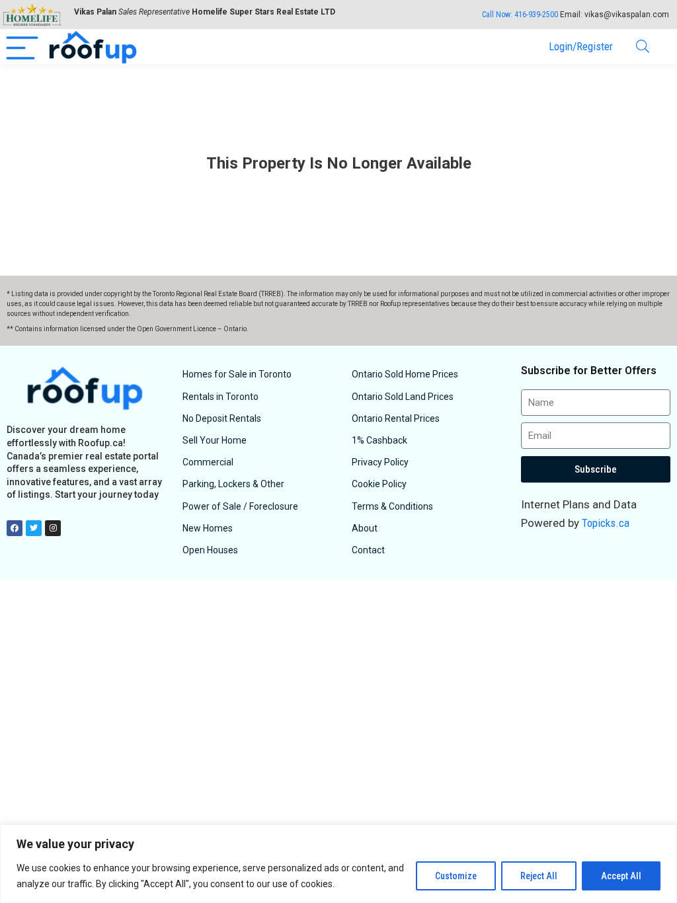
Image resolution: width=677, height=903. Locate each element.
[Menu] (22, 46)
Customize (456, 876)
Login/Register (581, 46)
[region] (338, 863)
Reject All (538, 876)
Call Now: (520, 14)
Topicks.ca (605, 523)
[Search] (642, 46)
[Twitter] (34, 528)
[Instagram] (53, 528)
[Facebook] (14, 528)
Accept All (621, 876)
